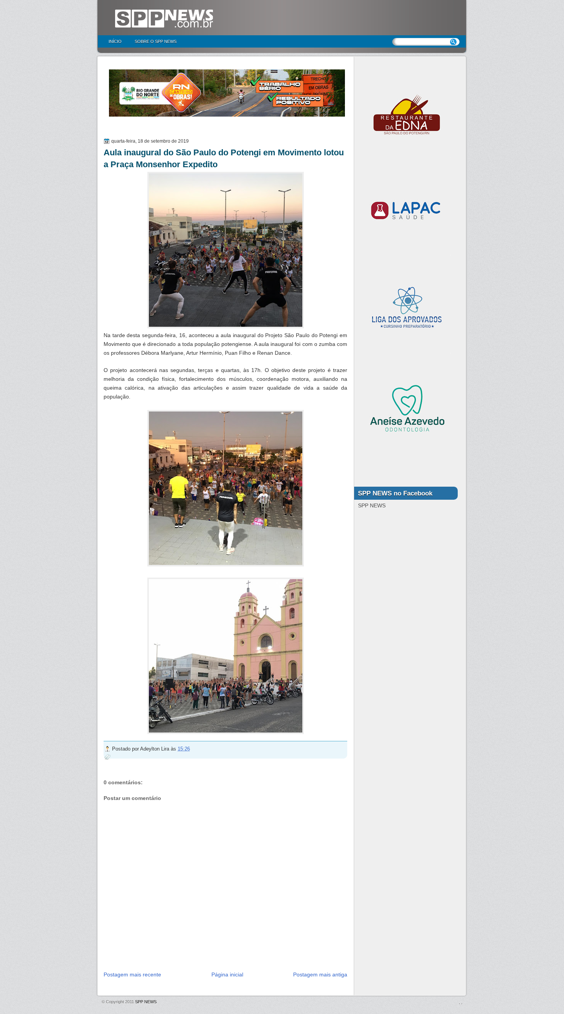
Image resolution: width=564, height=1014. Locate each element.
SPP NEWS (146, 1001)
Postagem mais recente (132, 974)
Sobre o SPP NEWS (155, 41)
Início (115, 41)
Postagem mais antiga (320, 974)
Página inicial (227, 974)
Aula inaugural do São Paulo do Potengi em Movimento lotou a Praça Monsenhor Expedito (224, 158)
